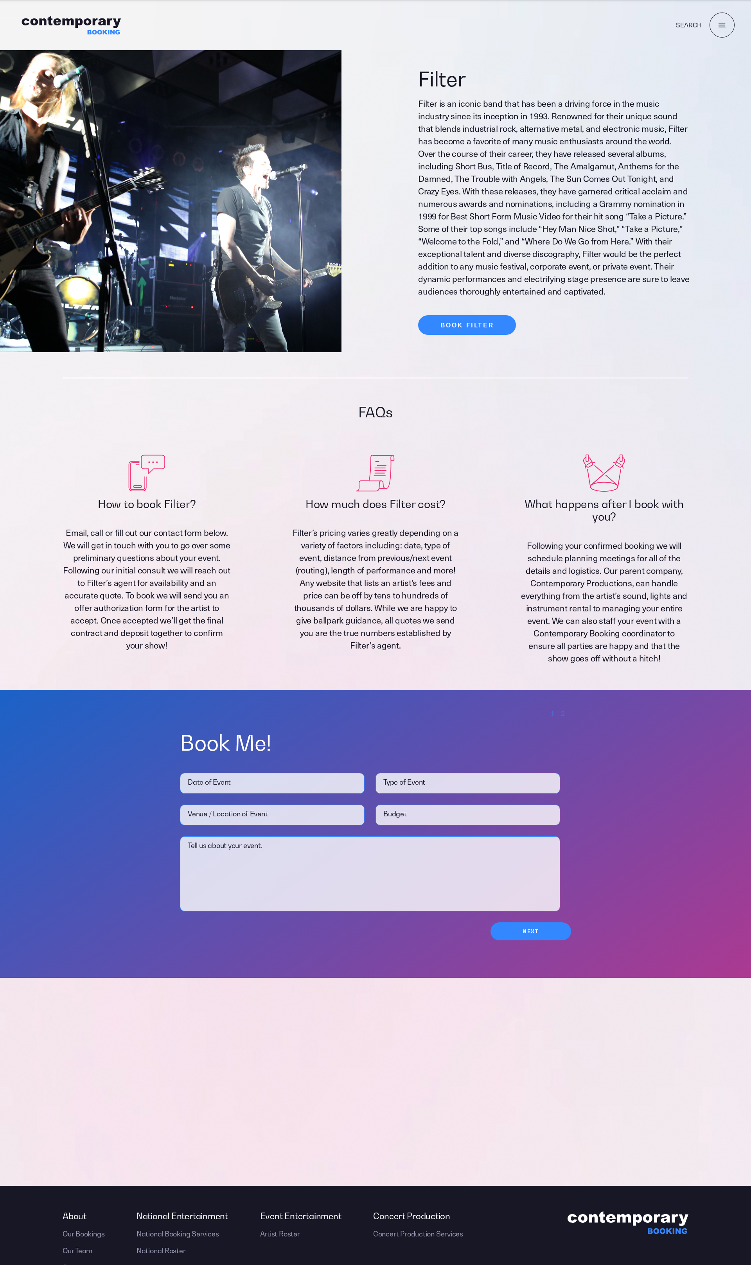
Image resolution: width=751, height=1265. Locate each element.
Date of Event (209, 782)
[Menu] (722, 25)
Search (689, 25)
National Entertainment (182, 1216)
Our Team (77, 1251)
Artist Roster (280, 1234)
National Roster (161, 1251)
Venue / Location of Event (228, 814)
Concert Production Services (418, 1234)
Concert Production (411, 1216)
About (74, 1216)
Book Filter (467, 325)
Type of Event (404, 782)
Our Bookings (83, 1234)
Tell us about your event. (225, 845)
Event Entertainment (300, 1216)
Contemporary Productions (581, 582)
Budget (395, 814)
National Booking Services (178, 1234)
